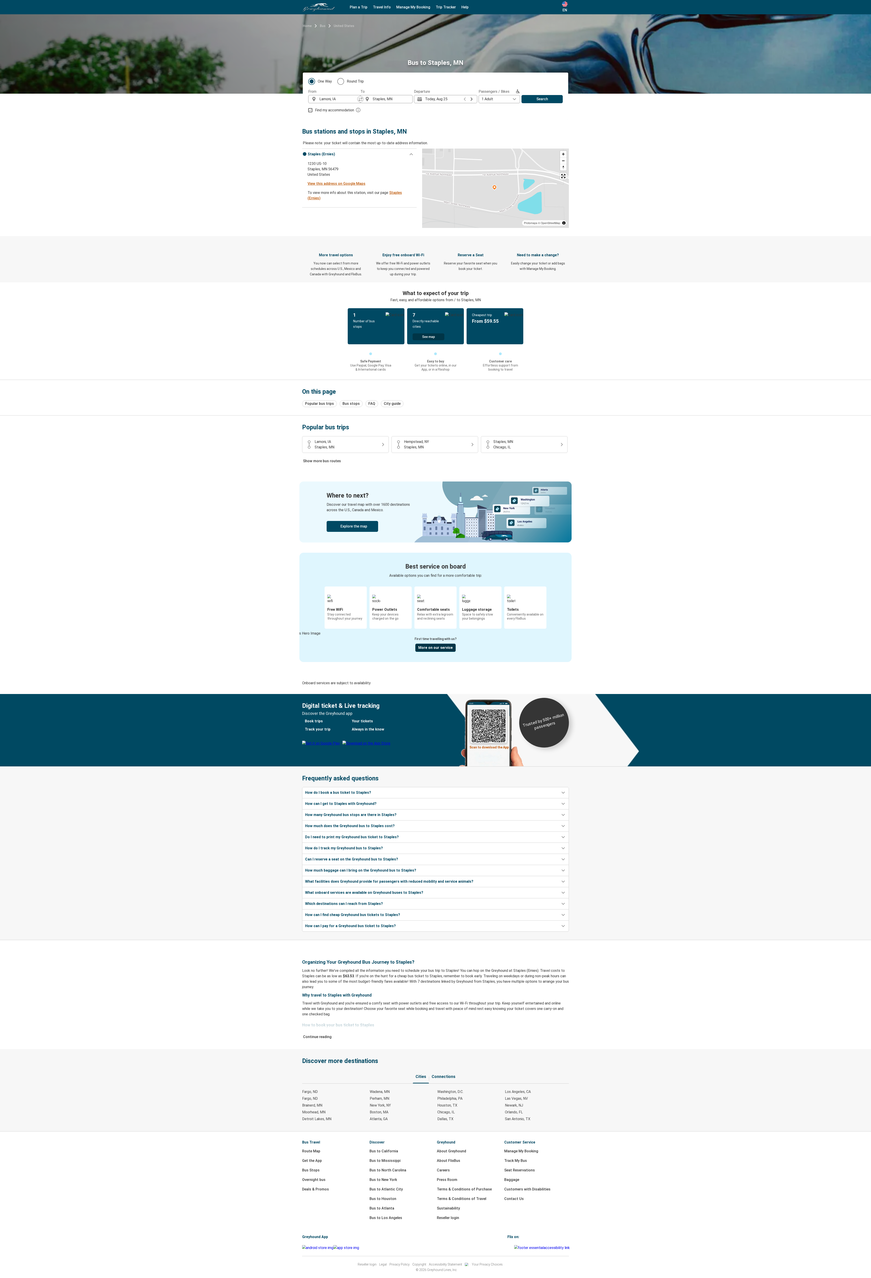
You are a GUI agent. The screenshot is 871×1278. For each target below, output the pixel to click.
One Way (325, 81)
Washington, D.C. (450, 1092)
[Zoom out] (563, 160)
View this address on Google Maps (336, 183)
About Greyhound (451, 1151)
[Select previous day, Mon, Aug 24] (464, 99)
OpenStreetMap (550, 223)
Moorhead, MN (313, 1112)
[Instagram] (509, 1248)
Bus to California (383, 1151)
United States (344, 26)
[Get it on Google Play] (317, 1248)
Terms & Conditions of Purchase (464, 1189)
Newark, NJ (514, 1105)
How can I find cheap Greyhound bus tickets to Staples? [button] (352, 915)
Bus (322, 26)
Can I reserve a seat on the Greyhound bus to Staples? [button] (351, 859)
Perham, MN (379, 1098)
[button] (359, 154)
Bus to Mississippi (385, 1160)
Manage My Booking (521, 1151)
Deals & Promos (315, 1189)
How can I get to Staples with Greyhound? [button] (341, 803)
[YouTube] (510, 1248)
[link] (435, 511)
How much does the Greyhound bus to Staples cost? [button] (350, 826)
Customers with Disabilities (527, 1189)
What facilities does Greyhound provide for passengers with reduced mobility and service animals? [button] (389, 881)
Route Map (311, 1151)
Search (542, 99)
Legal (383, 1264)
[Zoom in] (563, 154)
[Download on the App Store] (346, 1248)
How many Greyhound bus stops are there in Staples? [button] (350, 815)
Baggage (511, 1180)
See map (428, 337)
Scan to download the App (489, 747)
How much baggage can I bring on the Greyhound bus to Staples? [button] (360, 870)
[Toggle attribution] (564, 223)
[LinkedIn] (512, 1248)
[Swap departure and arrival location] (360, 99)
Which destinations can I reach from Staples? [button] (344, 904)
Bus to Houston (382, 1199)
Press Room (447, 1180)
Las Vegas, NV (516, 1098)
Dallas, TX (445, 1119)
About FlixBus (448, 1160)
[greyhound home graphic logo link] (319, 7)
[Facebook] (508, 1248)
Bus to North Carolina (387, 1170)
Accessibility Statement (445, 1264)
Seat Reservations (519, 1170)
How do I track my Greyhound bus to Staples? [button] (344, 848)
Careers (443, 1170)
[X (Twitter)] (513, 1248)
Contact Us (514, 1199)
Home (307, 26)
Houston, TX (447, 1105)
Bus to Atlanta (381, 1208)
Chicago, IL (446, 1112)
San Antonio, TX (517, 1119)
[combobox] (338, 99)
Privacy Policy (399, 1264)
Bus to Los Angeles (385, 1218)
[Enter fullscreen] (563, 176)
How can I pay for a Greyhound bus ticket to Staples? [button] (350, 926)
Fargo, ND (310, 1092)
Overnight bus (313, 1180)
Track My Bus (515, 1160)
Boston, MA (379, 1112)
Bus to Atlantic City (386, 1189)
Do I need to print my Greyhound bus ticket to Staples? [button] (352, 837)
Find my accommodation (334, 110)
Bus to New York (383, 1180)
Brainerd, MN (312, 1105)
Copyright (419, 1264)
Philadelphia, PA (449, 1098)
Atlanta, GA (379, 1119)
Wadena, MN (380, 1092)
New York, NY (380, 1105)
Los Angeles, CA (518, 1092)
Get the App (312, 1160)
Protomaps (530, 223)
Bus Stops (311, 1170)
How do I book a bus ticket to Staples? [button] (338, 792)
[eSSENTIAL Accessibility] (543, 1248)
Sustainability (448, 1208)
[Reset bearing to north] (563, 167)
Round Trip (355, 81)
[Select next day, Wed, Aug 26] (471, 99)
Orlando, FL (514, 1112)
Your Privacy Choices (487, 1264)
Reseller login (448, 1218)
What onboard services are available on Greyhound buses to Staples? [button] (364, 892)
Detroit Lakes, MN (316, 1119)
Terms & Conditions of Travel (461, 1199)
